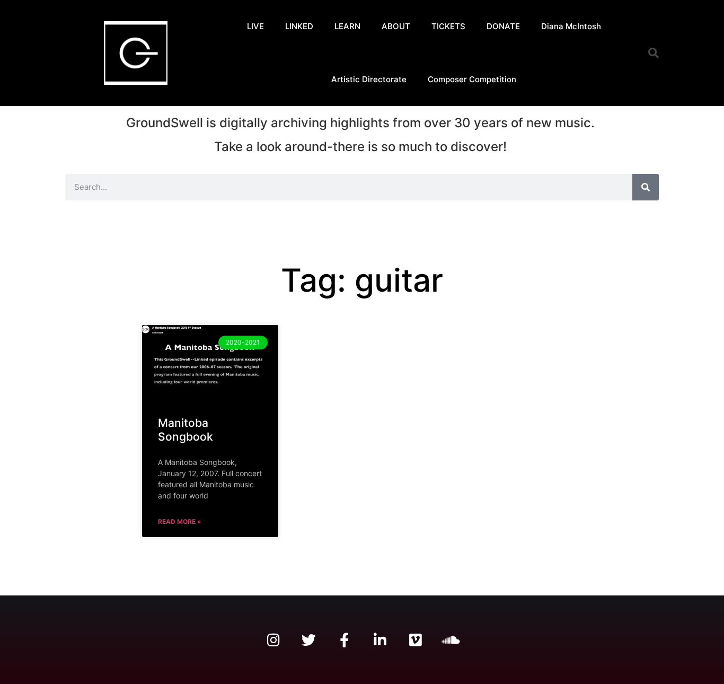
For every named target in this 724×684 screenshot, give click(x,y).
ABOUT (396, 26)
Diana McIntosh (571, 26)
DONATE (503, 26)
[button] (653, 53)
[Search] (645, 187)
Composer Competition (472, 79)
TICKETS (448, 26)
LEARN (347, 26)
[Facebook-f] (344, 640)
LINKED (299, 26)
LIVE (255, 26)
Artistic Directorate (369, 79)
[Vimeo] (415, 640)
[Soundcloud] (451, 640)
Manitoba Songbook (185, 429)
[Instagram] (273, 640)
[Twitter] (309, 640)
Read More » (179, 521)
